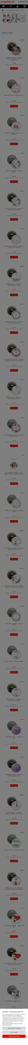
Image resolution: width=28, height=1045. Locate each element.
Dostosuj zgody (14, 1032)
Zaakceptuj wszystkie (14, 1036)
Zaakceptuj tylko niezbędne (14, 1028)
